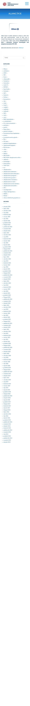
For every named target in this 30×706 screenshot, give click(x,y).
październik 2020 (7, 347)
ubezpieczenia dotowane (9, 171)
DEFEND (5, 87)
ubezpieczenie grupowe (9, 177)
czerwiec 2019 (7, 379)
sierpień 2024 (6, 255)
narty (4, 115)
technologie (6, 161)
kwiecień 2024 (7, 263)
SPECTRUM (6, 155)
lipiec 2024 (6, 257)
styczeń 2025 (6, 245)
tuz (4, 167)
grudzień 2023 (7, 271)
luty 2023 (5, 291)
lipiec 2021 (6, 329)
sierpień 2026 (6, 206)
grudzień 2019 (7, 367)
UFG (4, 187)
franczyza (5, 91)
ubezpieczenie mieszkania (10, 179)
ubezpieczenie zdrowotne (9, 185)
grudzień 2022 (7, 295)
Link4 (4, 103)
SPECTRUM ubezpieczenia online (11, 157)
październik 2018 (7, 396)
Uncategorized (7, 189)
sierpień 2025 (6, 230)
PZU (4, 139)
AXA (4, 75)
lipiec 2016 (6, 412)
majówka (5, 109)
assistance (6, 71)
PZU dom (5, 141)
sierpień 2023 (6, 279)
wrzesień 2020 (7, 349)
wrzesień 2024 (7, 253)
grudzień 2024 (7, 247)
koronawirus (6, 99)
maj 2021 (5, 333)
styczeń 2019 (6, 390)
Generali (5, 95)
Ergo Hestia (6, 89)
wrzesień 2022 (7, 301)
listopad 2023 (6, 273)
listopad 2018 (6, 394)
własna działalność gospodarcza (11, 198)
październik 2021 (7, 323)
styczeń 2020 (6, 365)
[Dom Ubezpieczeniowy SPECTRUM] (10, 4)
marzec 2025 (6, 241)
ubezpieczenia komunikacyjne (11, 173)
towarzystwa (6, 163)
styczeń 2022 (6, 317)
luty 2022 (5, 315)
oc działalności (7, 121)
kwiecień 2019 (7, 383)
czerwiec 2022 (7, 307)
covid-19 (5, 85)
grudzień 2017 (7, 402)
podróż (5, 127)
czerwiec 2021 (7, 331)
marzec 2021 (6, 337)
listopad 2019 (6, 369)
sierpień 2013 (6, 442)
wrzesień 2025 (7, 228)
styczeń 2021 (6, 341)
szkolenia (5, 159)
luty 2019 (5, 387)
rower (5, 151)
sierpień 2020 (6, 351)
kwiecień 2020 (7, 359)
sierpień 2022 (6, 303)
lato (4, 101)
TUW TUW (6, 165)
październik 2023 (7, 275)
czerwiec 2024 (7, 259)
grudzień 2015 (7, 420)
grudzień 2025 (7, 222)
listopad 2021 (6, 321)
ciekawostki (6, 79)
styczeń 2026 (6, 220)
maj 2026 (5, 212)
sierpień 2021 (6, 327)
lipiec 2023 (6, 281)
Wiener (5, 195)
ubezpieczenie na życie (9, 181)
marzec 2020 (6, 361)
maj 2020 (5, 357)
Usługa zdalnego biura (9, 191)
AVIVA (4, 73)
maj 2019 (5, 381)
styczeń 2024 (6, 269)
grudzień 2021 (7, 319)
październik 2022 (7, 299)
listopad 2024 (6, 249)
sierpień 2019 (6, 375)
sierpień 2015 (6, 426)
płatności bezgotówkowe (9, 143)
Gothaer (5, 97)
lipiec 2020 (6, 353)
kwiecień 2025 (7, 239)
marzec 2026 (6, 216)
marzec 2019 (6, 386)
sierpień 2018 (6, 398)
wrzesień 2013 (7, 440)
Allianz (5, 69)
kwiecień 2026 (7, 214)
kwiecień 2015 (7, 428)
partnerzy (5, 125)
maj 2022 (5, 309)
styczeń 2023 (6, 293)
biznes (5, 77)
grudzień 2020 (7, 343)
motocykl (5, 111)
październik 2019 (7, 371)
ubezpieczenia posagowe (9, 175)
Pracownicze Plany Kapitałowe (11, 133)
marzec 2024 (6, 265)
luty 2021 (5, 339)
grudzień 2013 (7, 436)
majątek (5, 107)
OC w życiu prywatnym (9, 123)
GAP (4, 93)
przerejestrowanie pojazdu (10, 137)
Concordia (6, 83)
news (4, 117)
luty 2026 (5, 218)
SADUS (5, 153)
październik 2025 (7, 226)
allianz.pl (21, 47)
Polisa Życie (6, 129)
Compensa (6, 81)
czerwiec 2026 (7, 210)
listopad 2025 (6, 224)
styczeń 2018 (6, 400)
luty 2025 (5, 243)
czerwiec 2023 (7, 283)
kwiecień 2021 (7, 335)
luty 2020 (5, 363)
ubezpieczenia (7, 169)
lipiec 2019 (6, 377)
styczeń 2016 (6, 418)
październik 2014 (7, 430)
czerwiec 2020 (7, 355)
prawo (5, 135)
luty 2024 (5, 267)
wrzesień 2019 (7, 373)
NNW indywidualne (8, 119)
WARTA (5, 194)
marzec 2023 (6, 289)
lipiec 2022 (6, 305)
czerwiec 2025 (7, 234)
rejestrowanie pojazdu (9, 145)
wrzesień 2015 (7, 424)
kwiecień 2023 (7, 287)
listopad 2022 (6, 297)
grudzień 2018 (7, 391)
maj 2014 (5, 434)
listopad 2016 (6, 410)
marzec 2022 (6, 313)
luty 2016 (5, 416)
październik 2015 (7, 422)
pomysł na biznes (7, 131)
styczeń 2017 (6, 408)
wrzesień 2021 (7, 325)
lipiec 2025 (6, 233)
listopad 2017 (6, 404)
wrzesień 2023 (7, 277)
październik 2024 (7, 251)
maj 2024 (5, 261)
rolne (4, 149)
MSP (4, 113)
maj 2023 (5, 285)
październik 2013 (7, 438)
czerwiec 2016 (7, 414)
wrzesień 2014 (7, 432)
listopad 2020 (6, 345)
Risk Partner (6, 147)
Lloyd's (5, 105)
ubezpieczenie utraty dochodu (11, 183)
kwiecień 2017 (7, 406)
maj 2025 (5, 237)
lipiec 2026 (6, 208)
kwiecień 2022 (7, 311)
